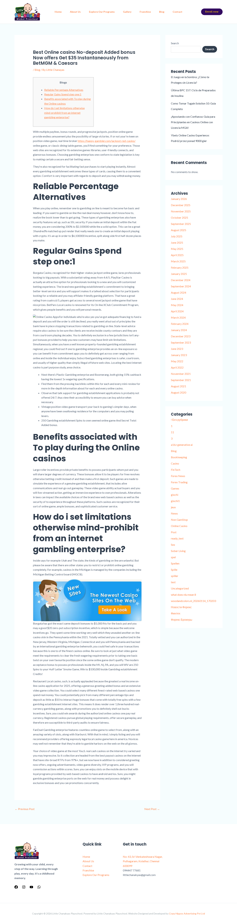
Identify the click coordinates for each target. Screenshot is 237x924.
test (173, 582)
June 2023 (177, 348)
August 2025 (178, 230)
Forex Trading (179, 482)
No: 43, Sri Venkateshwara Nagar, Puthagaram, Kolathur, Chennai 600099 (143, 861)
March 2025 (178, 261)
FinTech (175, 469)
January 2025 (179, 273)
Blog (161, 11)
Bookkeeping (179, 457)
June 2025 (177, 242)
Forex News (178, 476)
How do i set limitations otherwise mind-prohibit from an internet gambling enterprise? (64, 112)
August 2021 (178, 386)
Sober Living (178, 550)
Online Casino (179, 526)
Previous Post (25, 809)
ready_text (177, 538)
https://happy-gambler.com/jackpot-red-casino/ (107, 140)
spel (173, 557)
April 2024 (177, 311)
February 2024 (179, 323)
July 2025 (176, 236)
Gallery (127, 11)
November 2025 (181, 211)
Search (175, 43)
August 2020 (178, 392)
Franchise (145, 11)
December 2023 (180, 336)
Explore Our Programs (102, 11)
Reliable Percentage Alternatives (63, 89)
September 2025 (181, 223)
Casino (175, 463)
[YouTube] (31, 887)
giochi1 (175, 501)
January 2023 (179, 355)
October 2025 (179, 217)
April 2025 (177, 255)
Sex (173, 544)
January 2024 (179, 330)
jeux (173, 507)
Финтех (175, 613)
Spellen (175, 563)
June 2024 (177, 298)
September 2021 (181, 380)
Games (175, 488)
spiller (174, 575)
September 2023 (181, 342)
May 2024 (177, 305)
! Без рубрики (179, 419)
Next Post (152, 809)
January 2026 (179, 198)
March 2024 (178, 317)
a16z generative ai (182, 444)
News (174, 513)
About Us (75, 11)
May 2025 (177, 248)
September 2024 (181, 286)
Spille (174, 569)
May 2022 (177, 361)
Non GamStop (179, 519)
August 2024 (178, 292)
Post (173, 532)
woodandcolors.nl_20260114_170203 (193, 600)
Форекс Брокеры (181, 619)
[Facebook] (16, 887)
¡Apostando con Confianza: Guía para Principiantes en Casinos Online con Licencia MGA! (193, 122)
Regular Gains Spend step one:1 (62, 94)
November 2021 (181, 373)
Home (58, 11)
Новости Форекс (181, 607)
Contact (177, 11)
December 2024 (180, 280)
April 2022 (177, 367)
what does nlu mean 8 (183, 594)
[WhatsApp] (39, 887)
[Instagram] (24, 887)
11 (172, 432)
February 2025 (179, 267)
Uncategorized (180, 588)
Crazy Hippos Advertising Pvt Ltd (187, 913)
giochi (174, 494)
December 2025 (180, 205)
